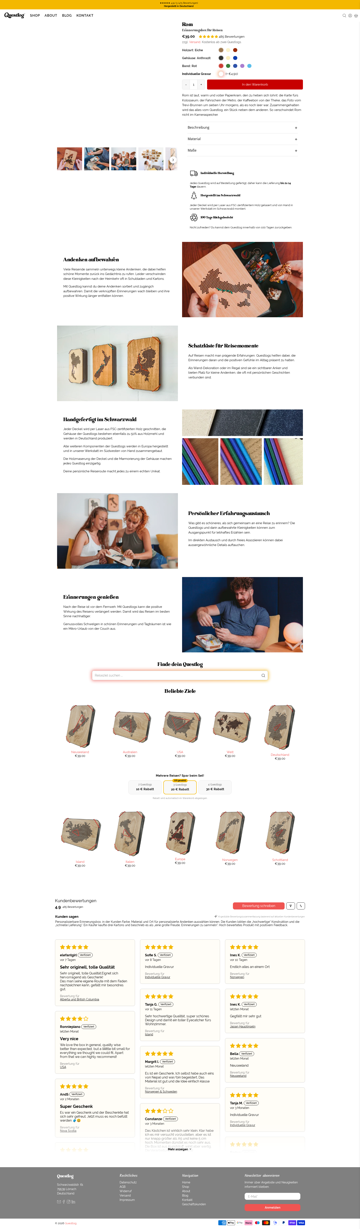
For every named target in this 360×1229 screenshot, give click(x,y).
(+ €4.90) (232, 74)
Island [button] (149, 1034)
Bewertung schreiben (258, 906)
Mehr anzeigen (178, 1149)
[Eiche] (221, 50)
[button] (209, 36)
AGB (122, 1186)
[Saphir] (235, 58)
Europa (180, 859)
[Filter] (290, 905)
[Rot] (221, 65)
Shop (35, 15)
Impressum (127, 1200)
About (51, 15)
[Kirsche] (235, 50)
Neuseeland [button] (238, 1075)
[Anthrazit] (221, 58)
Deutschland (280, 754)
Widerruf (126, 1191)
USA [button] (63, 1067)
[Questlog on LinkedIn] (73, 1202)
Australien (130, 752)
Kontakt (85, 15)
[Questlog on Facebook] (64, 1202)
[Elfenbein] (228, 58)
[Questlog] (14, 15)
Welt (230, 752)
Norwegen (230, 860)
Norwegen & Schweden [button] (161, 1091)
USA (180, 752)
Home (186, 1182)
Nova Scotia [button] (68, 1130)
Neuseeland (80, 752)
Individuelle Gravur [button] (157, 977)
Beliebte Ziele (180, 691)
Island (80, 861)
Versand (194, 42)
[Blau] (235, 65)
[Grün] (228, 65)
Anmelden (272, 1207)
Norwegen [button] (237, 977)
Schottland (280, 860)
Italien (130, 861)
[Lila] (242, 65)
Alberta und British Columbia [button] (79, 999)
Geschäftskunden (194, 1204)
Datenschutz (128, 1182)
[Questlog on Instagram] (68, 1202)
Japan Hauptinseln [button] (242, 1026)
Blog (67, 15)
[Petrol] (249, 65)
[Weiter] (173, 159)
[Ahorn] (228, 50)
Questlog (70, 1223)
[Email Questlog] (59, 1202)
